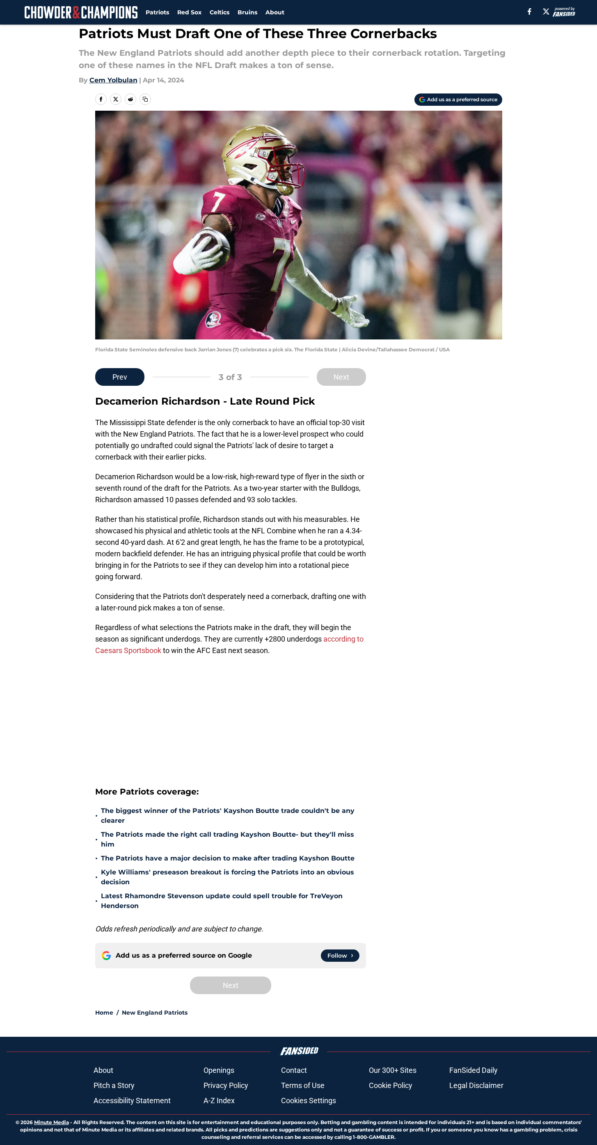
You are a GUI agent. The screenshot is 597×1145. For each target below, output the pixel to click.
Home (104, 1012)
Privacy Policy (226, 1085)
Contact (294, 1070)
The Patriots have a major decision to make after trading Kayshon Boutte (228, 858)
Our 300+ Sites (392, 1070)
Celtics (219, 12)
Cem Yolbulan (113, 80)
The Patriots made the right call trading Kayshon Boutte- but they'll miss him (227, 839)
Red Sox (189, 12)
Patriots (157, 12)
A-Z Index (219, 1100)
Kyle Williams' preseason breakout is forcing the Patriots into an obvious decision (227, 877)
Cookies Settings (308, 1100)
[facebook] (529, 11)
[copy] (145, 99)
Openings (219, 1070)
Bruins (247, 12)
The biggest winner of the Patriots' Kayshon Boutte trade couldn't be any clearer (228, 815)
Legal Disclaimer (476, 1085)
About (274, 12)
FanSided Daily (473, 1070)
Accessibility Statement (132, 1100)
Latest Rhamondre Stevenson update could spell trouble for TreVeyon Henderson (222, 901)
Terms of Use (303, 1085)
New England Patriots (155, 1012)
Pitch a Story (114, 1085)
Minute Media (51, 1122)
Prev (119, 377)
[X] (546, 11)
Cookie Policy (390, 1085)
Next (341, 377)
